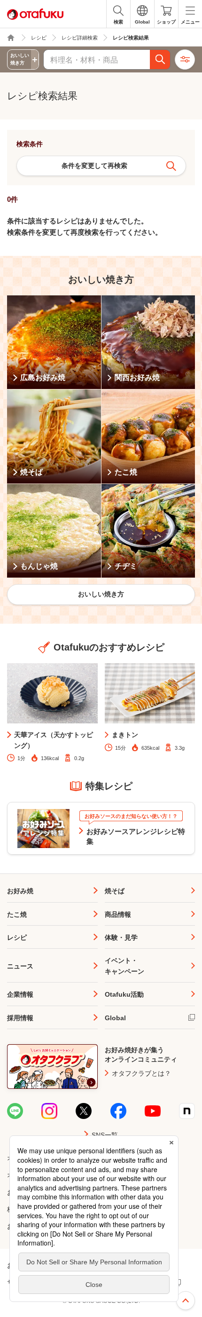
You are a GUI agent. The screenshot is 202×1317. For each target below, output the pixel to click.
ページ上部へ (185, 1300)
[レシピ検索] (160, 59)
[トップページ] (11, 37)
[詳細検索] (185, 59)
